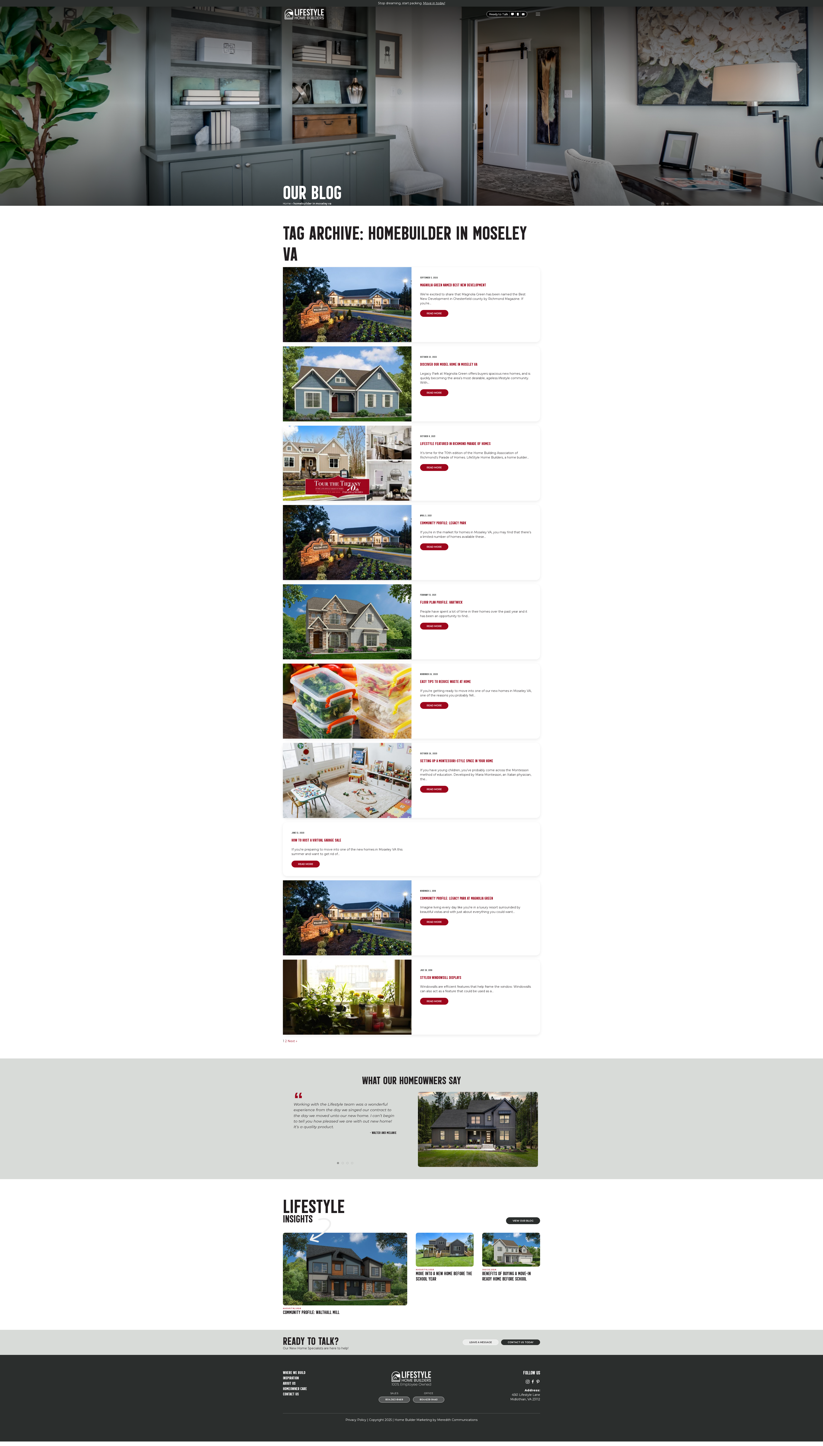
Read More (434, 313)
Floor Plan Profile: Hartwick (441, 602)
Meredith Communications (457, 1420)
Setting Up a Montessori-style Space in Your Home (456, 760)
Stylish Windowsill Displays (440, 977)
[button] (512, 14)
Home (287, 203)
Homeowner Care (295, 1388)
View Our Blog (523, 1220)
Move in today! (434, 3)
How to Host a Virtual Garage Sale (316, 839)
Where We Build (294, 1372)
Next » (292, 1041)
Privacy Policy (355, 1420)
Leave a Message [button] (480, 1342)
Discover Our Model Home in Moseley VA (448, 364)
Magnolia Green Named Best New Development (453, 284)
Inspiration (291, 1377)
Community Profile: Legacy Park (443, 522)
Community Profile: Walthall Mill (311, 1312)
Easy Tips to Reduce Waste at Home (445, 681)
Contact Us (291, 1393)
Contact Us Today (520, 1342)
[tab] (338, 1163)
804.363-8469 (394, 1399)
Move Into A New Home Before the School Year (444, 1275)
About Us (289, 1383)
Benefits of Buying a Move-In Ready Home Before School (506, 1275)
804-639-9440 (429, 1399)
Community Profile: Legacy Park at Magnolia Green (456, 898)
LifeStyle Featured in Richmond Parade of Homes (455, 443)
